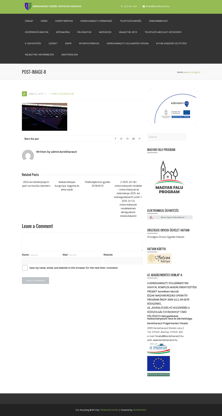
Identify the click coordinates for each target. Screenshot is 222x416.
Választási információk (39, 54)
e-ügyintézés (33, 43)
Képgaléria (63, 31)
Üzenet (53, 43)
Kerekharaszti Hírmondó (96, 20)
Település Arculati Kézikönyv (163, 31)
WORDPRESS (139, 409)
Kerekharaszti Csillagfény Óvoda (127, 43)
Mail (69, 254)
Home (180, 72)
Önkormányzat (158, 20)
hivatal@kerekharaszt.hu (169, 336)
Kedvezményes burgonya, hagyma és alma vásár (67, 185)
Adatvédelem (69, 54)
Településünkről (131, 20)
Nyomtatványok (89, 43)
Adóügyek (105, 31)
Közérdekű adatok (36, 31)
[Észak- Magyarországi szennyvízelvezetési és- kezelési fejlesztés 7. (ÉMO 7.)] (172, 124)
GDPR (68, 43)
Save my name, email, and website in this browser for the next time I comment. (73, 267)
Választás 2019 (128, 31)
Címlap (29, 20)
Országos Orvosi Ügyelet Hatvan (165, 237)
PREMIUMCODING (109, 409)
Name (29, 254)
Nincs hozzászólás (63, 93)
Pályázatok (84, 31)
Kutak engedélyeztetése (171, 43)
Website (108, 254)
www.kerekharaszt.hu (165, 340)
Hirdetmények (64, 20)
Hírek (44, 20)
